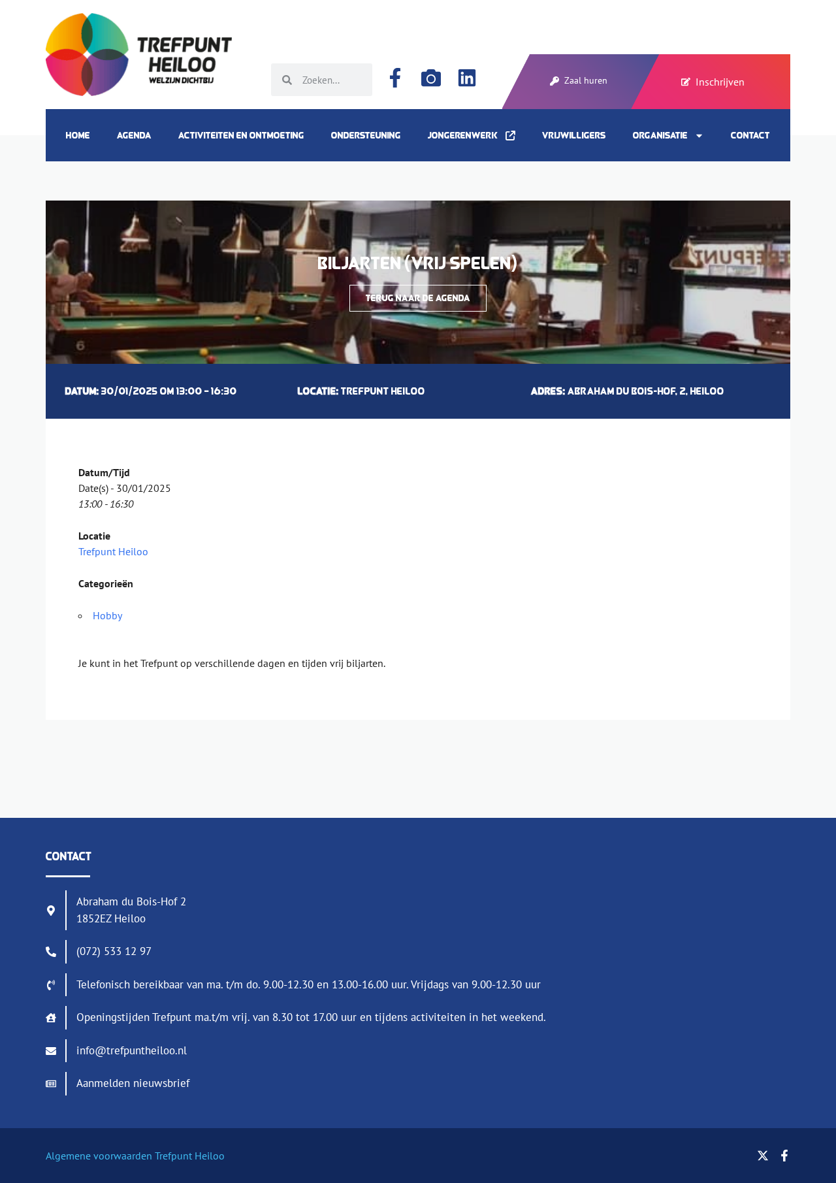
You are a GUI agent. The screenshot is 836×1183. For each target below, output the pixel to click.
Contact (750, 135)
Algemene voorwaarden (99, 1155)
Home (78, 135)
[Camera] (431, 78)
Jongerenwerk (467, 135)
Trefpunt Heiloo (113, 551)
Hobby (107, 615)
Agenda (134, 135)
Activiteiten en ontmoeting (241, 135)
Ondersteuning (366, 135)
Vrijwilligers (574, 135)
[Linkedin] (467, 78)
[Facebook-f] (395, 78)
